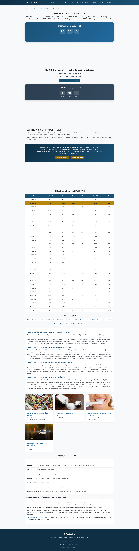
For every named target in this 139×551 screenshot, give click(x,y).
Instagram (70, 541)
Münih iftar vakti (84, 319)
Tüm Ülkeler (60, 2)
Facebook (64, 541)
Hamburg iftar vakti (96, 319)
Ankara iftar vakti (73, 319)
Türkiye (66, 2)
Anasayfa (52, 2)
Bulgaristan (80, 2)
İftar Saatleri (69, 547)
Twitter (75, 541)
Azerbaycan (88, 2)
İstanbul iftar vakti (45, 319)
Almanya (73, 2)
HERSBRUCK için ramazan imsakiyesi (69, 80)
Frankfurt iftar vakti (70, 323)
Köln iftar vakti (108, 319)
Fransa (94, 2)
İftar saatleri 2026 (32, 517)
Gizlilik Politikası (64, 544)
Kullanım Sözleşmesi (74, 544)
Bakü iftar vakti (81, 323)
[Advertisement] (69, 55)
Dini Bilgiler (101, 2)
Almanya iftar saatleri (77, 157)
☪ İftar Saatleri (31, 2)
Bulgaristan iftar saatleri (59, 319)
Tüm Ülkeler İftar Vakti (61, 157)
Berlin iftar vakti (58, 323)
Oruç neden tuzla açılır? (65, 413)
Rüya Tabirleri (109, 2)
